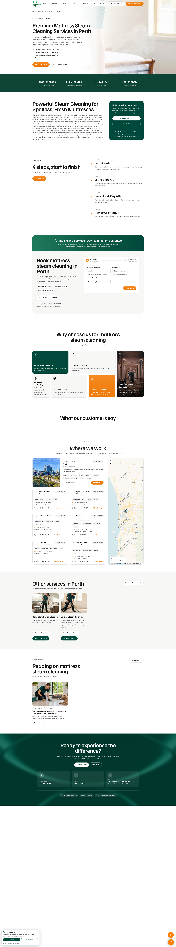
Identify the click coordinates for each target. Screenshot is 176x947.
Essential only (29, 939)
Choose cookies (7, 943)
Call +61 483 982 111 (42, 508)
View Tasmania (59, 561)
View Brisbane (97, 535)
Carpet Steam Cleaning (72, 616)
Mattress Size (116, 267)
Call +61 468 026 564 (49, 297)
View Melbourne (59, 535)
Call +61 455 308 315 (80, 535)
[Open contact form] (171, 942)
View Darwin (60, 508)
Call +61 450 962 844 (81, 561)
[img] (125, 511)
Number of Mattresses (94, 267)
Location (64, 3)
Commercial (85, 3)
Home (45, 3)
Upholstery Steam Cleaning (45, 616)
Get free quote (125, 118)
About (74, 3)
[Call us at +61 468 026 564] (171, 935)
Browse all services (132, 583)
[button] (126, 509)
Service (53, 3)
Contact (101, 3)
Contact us (40, 178)
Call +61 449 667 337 (81, 508)
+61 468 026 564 (127, 124)
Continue (128, 288)
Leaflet (120, 563)
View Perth (96, 482)
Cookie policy (17, 943)
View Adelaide (97, 561)
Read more (39, 723)
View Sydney (97, 508)
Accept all (11, 939)
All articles (135, 660)
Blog (93, 3)
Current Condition (92, 278)
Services (40, 11)
